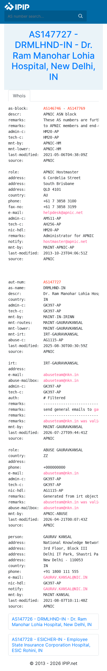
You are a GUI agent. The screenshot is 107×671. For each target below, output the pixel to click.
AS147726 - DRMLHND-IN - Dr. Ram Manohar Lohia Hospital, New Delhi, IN (52, 621)
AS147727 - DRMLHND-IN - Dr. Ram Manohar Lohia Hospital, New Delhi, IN (53, 55)
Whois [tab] (19, 95)
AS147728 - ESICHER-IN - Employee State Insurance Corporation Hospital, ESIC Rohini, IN (51, 645)
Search (80, 16)
